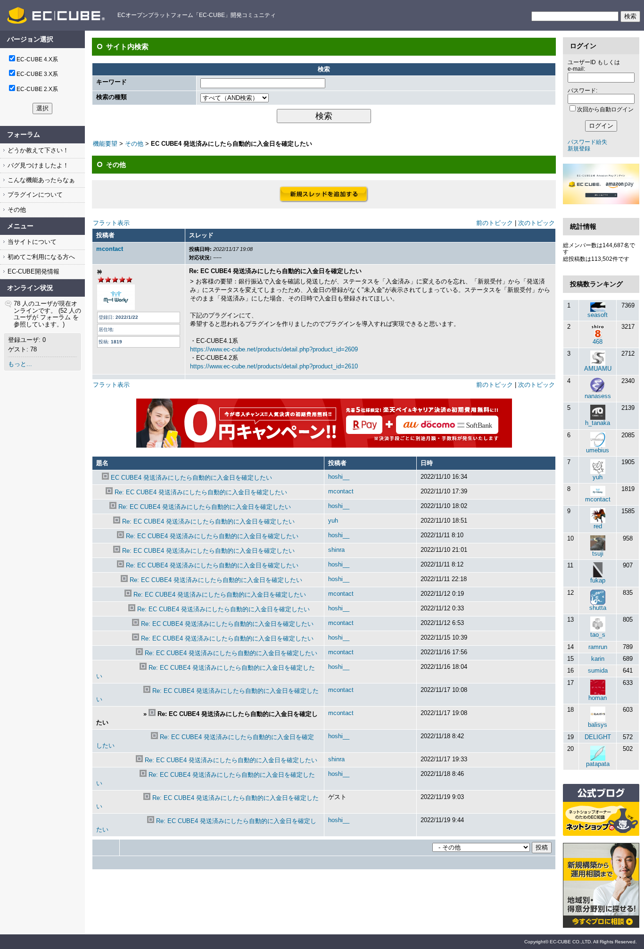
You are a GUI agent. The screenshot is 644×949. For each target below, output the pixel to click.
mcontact (109, 248)
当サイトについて (31, 241)
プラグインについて (34, 194)
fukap (597, 580)
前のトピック (494, 222)
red (598, 526)
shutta (597, 607)
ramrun (597, 646)
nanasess (598, 396)
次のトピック (536, 222)
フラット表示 (111, 222)
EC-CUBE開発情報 (32, 271)
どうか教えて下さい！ (37, 150)
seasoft (597, 314)
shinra (336, 549)
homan (597, 697)
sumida (598, 670)
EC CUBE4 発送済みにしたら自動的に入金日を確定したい (191, 477)
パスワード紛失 (587, 142)
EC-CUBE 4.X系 (37, 59)
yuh (333, 520)
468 (598, 341)
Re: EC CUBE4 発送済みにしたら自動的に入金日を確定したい (201, 492)
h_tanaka (597, 422)
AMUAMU (597, 368)
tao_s (597, 634)
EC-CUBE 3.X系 (37, 74)
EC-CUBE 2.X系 (37, 89)
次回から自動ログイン (605, 109)
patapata (598, 763)
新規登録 (579, 148)
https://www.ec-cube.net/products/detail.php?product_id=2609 (274, 349)
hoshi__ (338, 476)
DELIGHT (598, 737)
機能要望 (105, 143)
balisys (597, 724)
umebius (597, 450)
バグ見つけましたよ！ (37, 165)
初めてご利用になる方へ (40, 256)
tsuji (597, 553)
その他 (16, 209)
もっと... (20, 363)
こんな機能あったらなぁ (40, 179)
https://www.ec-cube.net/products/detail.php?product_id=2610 (274, 366)
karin (597, 658)
